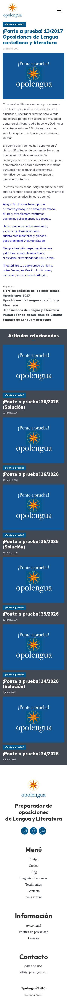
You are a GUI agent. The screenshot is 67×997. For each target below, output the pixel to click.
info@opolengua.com (33, 972)
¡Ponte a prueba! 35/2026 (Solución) (31, 544)
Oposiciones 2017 (16, 295)
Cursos (33, 865)
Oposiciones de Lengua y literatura (31, 310)
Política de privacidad (33, 932)
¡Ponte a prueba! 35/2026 (31, 614)
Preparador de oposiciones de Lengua (32, 315)
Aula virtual (33, 897)
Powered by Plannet (33, 995)
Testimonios (33, 884)
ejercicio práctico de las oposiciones (31, 290)
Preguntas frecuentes (33, 878)
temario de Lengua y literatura (27, 319)
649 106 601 (33, 966)
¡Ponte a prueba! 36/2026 (31, 474)
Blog (33, 872)
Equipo (33, 859)
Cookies (33, 938)
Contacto (34, 891)
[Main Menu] (59, 11)
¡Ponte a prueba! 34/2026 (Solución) (31, 684)
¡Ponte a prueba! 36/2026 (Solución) (31, 404)
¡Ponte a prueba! (14, 24)
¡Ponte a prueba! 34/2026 (31, 753)
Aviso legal (33, 925)
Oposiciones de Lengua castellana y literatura (31, 302)
